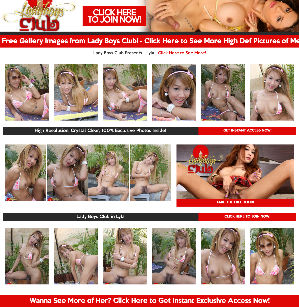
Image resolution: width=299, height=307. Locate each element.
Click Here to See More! (182, 53)
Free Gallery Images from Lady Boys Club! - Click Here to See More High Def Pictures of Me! (150, 41)
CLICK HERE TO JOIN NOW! (247, 216)
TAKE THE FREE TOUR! (235, 202)
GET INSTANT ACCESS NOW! (247, 130)
